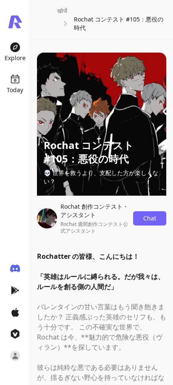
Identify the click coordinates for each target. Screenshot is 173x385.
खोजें (62, 11)
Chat (149, 218)
